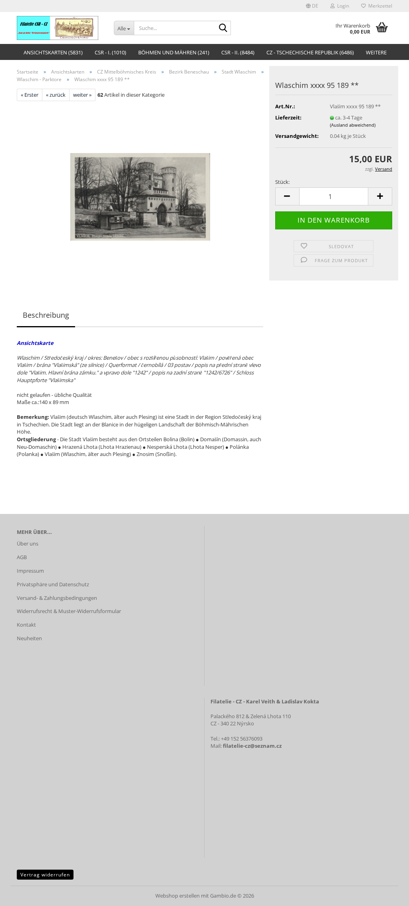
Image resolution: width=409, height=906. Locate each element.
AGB (22, 557)
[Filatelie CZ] (59, 28)
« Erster (29, 94)
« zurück (56, 94)
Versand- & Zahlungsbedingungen (57, 597)
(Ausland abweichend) (352, 125)
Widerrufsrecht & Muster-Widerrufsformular (69, 611)
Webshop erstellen (177, 895)
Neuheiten (29, 638)
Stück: (282, 181)
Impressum (30, 570)
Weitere (376, 52)
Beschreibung (46, 315)
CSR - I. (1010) (110, 52)
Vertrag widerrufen (45, 874)
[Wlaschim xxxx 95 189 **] (140, 190)
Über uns (27, 543)
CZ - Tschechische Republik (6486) (310, 52)
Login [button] (342, 5)
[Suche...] (223, 28)
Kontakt (26, 624)
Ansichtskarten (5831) (53, 52)
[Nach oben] (387, 894)
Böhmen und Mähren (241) (173, 52)
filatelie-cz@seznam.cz (252, 745)
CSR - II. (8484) (237, 52)
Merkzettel (379, 5)
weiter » (82, 94)
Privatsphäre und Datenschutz (53, 584)
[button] (312, 6)
